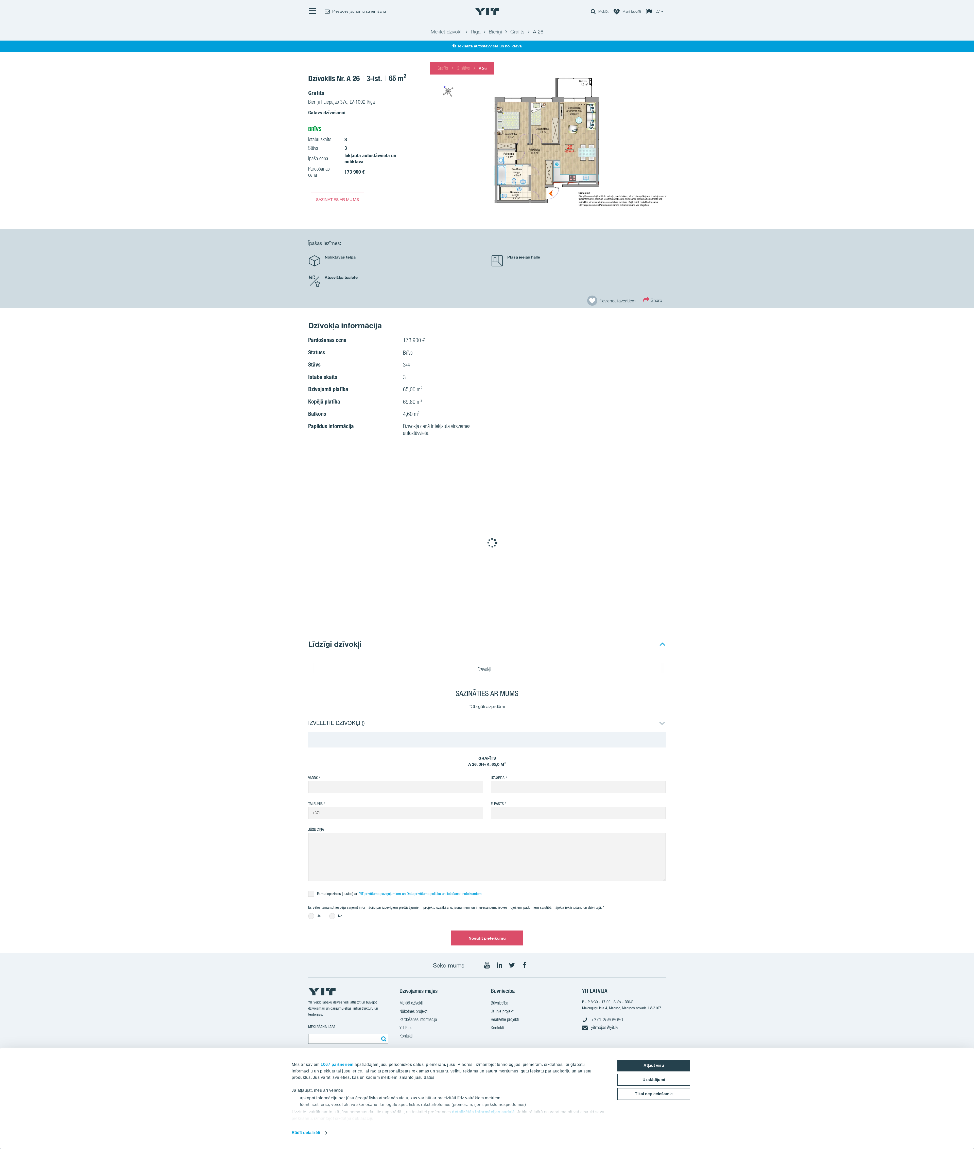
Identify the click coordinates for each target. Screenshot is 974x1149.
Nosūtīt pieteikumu (487, 938)
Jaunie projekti (502, 1011)
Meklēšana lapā (321, 1026)
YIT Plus (405, 1027)
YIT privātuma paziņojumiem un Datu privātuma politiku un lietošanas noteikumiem (420, 893)
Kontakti (405, 1035)
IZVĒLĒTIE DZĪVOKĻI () (336, 722)
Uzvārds (498, 777)
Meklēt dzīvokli (411, 1003)
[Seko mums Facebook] (524, 965)
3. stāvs (463, 68)
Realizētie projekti (505, 1019)
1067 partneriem (337, 1064)
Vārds (313, 777)
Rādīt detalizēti (306, 1132)
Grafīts (443, 68)
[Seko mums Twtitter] (512, 965)
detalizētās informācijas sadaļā (483, 1112)
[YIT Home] (487, 11)
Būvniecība (499, 1003)
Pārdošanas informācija (418, 1019)
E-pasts (497, 803)
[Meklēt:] (383, 1039)
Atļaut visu (653, 1065)
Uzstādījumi (653, 1080)
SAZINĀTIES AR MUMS (337, 199)
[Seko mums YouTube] (487, 965)
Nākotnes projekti (413, 1011)
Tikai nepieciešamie (654, 1094)
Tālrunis (315, 803)
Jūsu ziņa (316, 829)
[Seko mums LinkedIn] (499, 965)
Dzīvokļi (485, 669)
